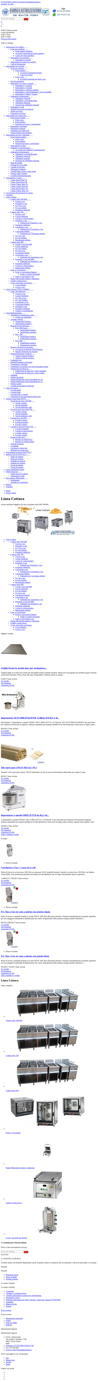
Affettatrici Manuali (22, 103)
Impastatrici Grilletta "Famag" (26, 94)
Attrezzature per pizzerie (17, 66)
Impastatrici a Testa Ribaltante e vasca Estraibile (33, 92)
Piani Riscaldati (16, 163)
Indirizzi (9, 1325)
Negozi (8, 1306)
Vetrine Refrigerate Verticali (23, 354)
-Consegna (10, 1291)
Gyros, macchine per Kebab (23, 283)
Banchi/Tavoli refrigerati (22, 326)
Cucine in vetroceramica (24, 219)
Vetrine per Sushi (17, 377)
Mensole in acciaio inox (19, 450)
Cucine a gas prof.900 (23, 244)
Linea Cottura (13, 197)
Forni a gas (21, 77)
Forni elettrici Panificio (24, 51)
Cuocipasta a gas (23, 227)
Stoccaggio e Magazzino (17, 478)
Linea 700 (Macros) (20, 292)
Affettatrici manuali (22, 159)
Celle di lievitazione (18, 64)
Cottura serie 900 (19, 242)
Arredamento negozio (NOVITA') (19, 452)
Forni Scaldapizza (17, 81)
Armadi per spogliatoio (19, 482)
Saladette (14, 375)
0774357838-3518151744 (11, 2)
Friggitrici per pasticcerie (20, 131)
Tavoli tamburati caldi (23, 407)
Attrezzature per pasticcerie (18, 116)
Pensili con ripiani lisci (23, 440)
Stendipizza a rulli (17, 107)
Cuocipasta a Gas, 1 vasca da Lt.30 (18, 867)
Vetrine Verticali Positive (24, 356)
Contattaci (9, 1302)
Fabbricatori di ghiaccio (21, 369)
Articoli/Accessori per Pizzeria (22, 109)
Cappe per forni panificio (24, 56)
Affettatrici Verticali (22, 98)
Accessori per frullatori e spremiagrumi (30, 150)
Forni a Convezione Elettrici (27, 272)
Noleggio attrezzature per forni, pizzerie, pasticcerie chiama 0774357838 (33, 1300)
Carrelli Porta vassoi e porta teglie (23, 171)
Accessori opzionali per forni (31, 73)
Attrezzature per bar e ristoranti (19, 135)
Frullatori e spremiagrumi (22, 148)
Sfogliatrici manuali (18, 128)
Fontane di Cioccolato (19, 165)
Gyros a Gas (20, 287)
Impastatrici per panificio (22, 58)
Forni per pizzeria (19, 68)
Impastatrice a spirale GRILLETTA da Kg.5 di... (25, 815)
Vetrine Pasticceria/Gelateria (21, 133)
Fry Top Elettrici (21, 300)
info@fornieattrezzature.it (30, 2)
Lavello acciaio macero (24, 431)
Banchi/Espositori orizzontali (21, 362)
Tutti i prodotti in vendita (10, 975)
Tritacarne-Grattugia (18, 169)
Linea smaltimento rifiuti (15, 470)
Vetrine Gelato (16, 384)
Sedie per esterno (17, 459)
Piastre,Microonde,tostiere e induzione (25, 279)
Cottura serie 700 (19, 212)
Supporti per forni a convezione (27, 144)
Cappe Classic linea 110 (20, 191)
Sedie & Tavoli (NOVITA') (18, 455)
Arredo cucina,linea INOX (18, 399)
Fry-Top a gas (20, 206)
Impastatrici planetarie (19, 126)
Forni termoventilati (20, 118)
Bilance (8, 485)
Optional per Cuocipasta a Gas (31, 229)
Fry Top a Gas (20, 298)
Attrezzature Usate (17, 476)
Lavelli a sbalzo (21, 424)
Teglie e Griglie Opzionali (30, 274)
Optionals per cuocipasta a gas (31, 257)
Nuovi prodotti (11, 1277)
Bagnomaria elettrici (22, 240)
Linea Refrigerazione (15, 313)
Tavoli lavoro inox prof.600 (23, 401)
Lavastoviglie (16, 392)
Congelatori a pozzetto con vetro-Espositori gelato (29, 367)
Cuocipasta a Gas (21, 302)
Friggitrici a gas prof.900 (26, 259)
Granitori (9, 487)
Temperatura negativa (23, 324)
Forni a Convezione (20, 270)
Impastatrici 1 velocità (23, 86)
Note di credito (11, 1323)
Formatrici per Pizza (18, 113)
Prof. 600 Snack (23, 328)
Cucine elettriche (21, 216)
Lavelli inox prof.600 (20, 418)
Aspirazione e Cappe (15, 178)
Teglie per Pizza (17, 111)
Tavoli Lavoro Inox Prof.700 (23, 409)
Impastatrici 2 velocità (23, 88)
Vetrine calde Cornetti (19, 174)
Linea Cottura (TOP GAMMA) (19, 289)
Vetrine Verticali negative (24, 358)
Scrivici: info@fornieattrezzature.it (19, 1350)
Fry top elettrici (21, 208)
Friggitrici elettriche (22, 210)
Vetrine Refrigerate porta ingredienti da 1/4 (27, 379)
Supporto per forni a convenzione (28, 124)
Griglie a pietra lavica (19, 281)
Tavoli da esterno (17, 467)
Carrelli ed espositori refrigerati (22, 386)
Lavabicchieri (16, 390)
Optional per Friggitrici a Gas (31, 223)
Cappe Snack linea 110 (19, 189)
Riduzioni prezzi (12, 1275)
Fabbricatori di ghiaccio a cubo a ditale (29, 373)
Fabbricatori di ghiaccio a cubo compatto (30, 371)
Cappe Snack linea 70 (19, 180)
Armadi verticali (19, 319)
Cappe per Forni (26, 75)
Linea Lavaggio (14, 388)
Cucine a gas (20, 201)
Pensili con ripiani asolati (24, 442)
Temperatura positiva (23, 322)
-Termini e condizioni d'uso (16, 1293)
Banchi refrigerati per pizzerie (24, 347)
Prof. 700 (20, 334)
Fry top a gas (20, 236)
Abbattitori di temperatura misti (24, 315)
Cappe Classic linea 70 (19, 184)
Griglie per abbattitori (23, 317)
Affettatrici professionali (22, 96)
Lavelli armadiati (21, 422)
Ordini (8, 1321)
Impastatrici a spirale (23, 60)
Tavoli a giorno (21, 403)
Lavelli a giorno (21, 420)
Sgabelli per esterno (18, 463)
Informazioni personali (14, 1318)
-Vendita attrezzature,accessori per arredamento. (24, 1296)
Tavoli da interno (17, 465)
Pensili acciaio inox (20, 437)
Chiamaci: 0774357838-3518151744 (20, 1346)
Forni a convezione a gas (24, 276)
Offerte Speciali (13, 472)
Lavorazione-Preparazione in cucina (19, 193)
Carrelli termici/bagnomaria (21, 176)
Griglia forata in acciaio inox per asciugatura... (24, 668)
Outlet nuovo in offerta (19, 474)
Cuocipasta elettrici (24, 231)
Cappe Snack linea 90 (19, 182)
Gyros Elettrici (20, 285)
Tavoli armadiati (21, 405)
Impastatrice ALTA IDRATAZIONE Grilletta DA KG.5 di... (30, 718)
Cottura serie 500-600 (21, 199)
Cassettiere (15, 446)
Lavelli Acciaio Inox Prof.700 (24, 427)
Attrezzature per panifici (17, 47)
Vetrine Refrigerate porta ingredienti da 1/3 (27, 382)
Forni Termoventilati (20, 137)
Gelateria (9, 195)
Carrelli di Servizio (18, 167)
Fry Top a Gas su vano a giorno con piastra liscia (25, 956)
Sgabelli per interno (18, 461)
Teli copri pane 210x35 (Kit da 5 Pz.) (19, 767)
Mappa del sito (11, 1304)
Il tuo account (6, 1310)
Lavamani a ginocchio (19, 448)
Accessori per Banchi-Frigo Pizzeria (29, 349)
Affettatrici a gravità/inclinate (26, 101)
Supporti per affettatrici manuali (27, 105)
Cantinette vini (16, 360)
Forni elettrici (22, 71)
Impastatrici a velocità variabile (27, 90)
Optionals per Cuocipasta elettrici (32, 234)
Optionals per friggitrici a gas (31, 261)
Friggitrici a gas (21, 204)
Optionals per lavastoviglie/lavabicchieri (26, 397)
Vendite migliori (12, 1279)
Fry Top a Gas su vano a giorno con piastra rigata (25, 911)
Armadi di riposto (17, 444)
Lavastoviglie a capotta (19, 394)
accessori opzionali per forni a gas (33, 79)
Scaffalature (15, 480)
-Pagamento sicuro (13, 1298)
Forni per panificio (19, 49)
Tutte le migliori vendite (10, 835)
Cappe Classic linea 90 (19, 186)
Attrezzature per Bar (18, 146)
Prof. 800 (20, 341)
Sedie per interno (17, 457)
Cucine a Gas (20, 294)
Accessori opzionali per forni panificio (29, 53)
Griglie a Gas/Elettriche (24, 311)
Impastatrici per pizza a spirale (24, 83)
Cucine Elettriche (21, 296)
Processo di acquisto (8, 39)
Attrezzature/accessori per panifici (23, 62)
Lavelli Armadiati (21, 429)
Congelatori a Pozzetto (19, 364)
